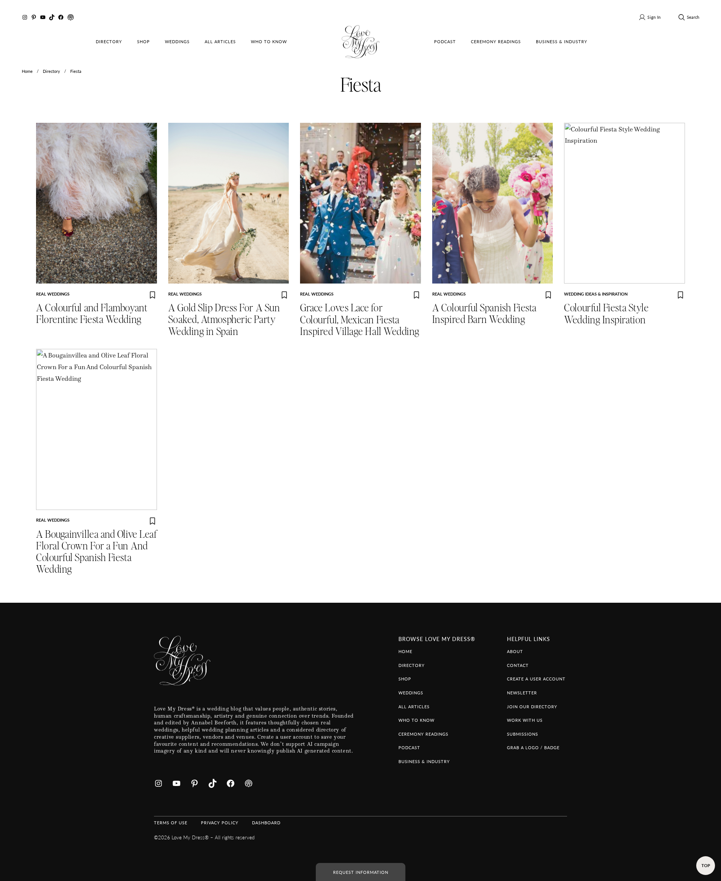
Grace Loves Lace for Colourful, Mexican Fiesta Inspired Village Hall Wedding (359, 320)
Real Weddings (52, 294)
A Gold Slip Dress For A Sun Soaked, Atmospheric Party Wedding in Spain (224, 320)
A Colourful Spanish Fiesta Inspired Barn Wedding (484, 314)
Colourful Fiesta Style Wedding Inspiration (606, 314)
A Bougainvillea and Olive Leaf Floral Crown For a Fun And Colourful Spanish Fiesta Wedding (96, 552)
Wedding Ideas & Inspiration (595, 294)
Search (693, 17)
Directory (51, 71)
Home (27, 71)
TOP (705, 865)
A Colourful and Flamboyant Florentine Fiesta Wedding (91, 314)
